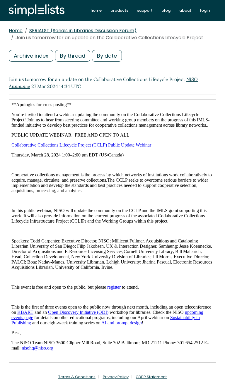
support (145, 10)
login (205, 10)
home (96, 10)
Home (16, 30)
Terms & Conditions (77, 377)
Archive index (31, 55)
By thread (72, 55)
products (119, 10)
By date (107, 55)
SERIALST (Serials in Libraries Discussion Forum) (83, 30)
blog (166, 10)
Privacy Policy (116, 377)
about (185, 10)
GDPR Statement (151, 377)
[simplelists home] (36, 10)
